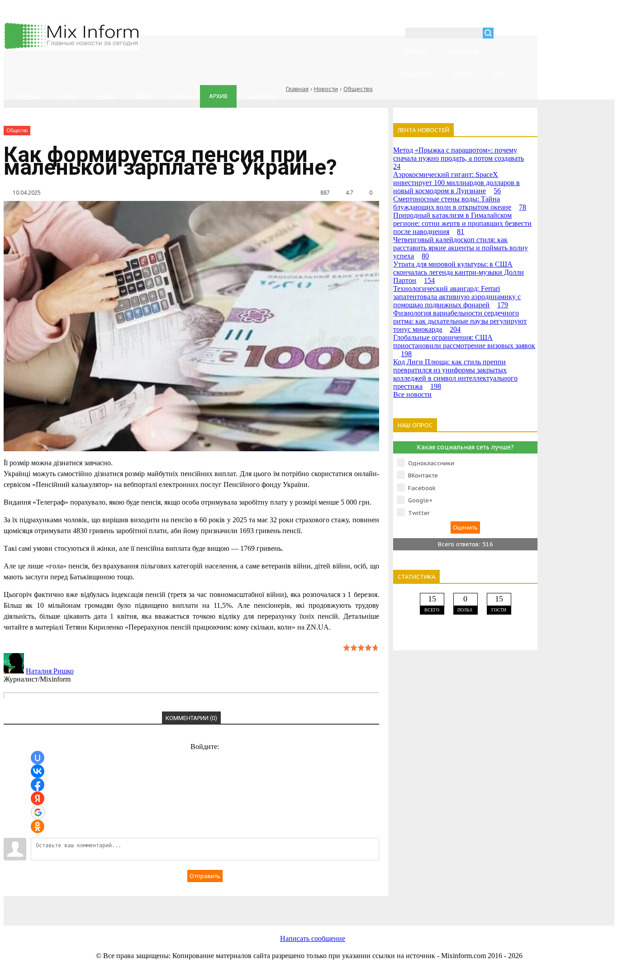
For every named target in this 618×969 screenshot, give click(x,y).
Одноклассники (431, 463)
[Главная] (71, 48)
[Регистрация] (526, 34)
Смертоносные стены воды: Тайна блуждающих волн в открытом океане (459, 203)
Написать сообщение (312, 938)
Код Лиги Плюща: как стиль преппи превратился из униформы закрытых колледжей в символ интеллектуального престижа (455, 374)
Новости (326, 89)
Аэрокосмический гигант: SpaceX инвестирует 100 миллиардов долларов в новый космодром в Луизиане (456, 183)
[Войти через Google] (38, 812)
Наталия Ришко (50, 671)
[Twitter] (270, 906)
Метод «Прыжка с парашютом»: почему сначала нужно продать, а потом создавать (458, 158)
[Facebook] (198, 906)
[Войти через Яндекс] (37, 798)
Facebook (422, 488)
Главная (297, 89)
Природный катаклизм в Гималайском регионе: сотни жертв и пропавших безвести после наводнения (462, 223)
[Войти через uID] (37, 757)
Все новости (412, 394)
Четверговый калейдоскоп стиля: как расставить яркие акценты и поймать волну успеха (460, 248)
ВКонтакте (423, 475)
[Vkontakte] (126, 906)
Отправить (205, 876)
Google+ (420, 500)
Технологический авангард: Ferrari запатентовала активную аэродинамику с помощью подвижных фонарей (457, 297)
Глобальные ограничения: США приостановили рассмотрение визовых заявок (464, 346)
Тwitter (419, 513)
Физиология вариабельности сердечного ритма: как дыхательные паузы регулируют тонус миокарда (460, 321)
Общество (358, 89)
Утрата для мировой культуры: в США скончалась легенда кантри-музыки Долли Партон (458, 272)
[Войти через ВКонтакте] (37, 771)
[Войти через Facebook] (37, 785)
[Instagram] (343, 906)
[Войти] (505, 34)
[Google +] (415, 906)
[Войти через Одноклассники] (37, 826)
